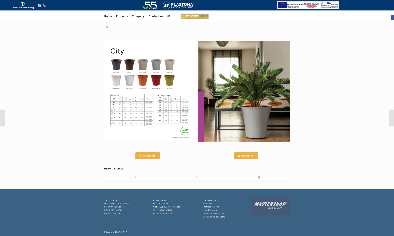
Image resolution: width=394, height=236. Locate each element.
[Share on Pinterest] (259, 177)
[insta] (39, 5)
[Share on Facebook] (135, 177)
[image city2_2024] (151, 92)
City (106, 26)
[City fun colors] (2, 118)
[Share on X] (197, 177)
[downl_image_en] (22, 5)
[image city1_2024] (245, 92)
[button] (392, 17)
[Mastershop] (271, 206)
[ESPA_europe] (308, 5)
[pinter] (44, 5)
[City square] (391, 118)
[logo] (168, 5)
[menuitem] (108, 16)
